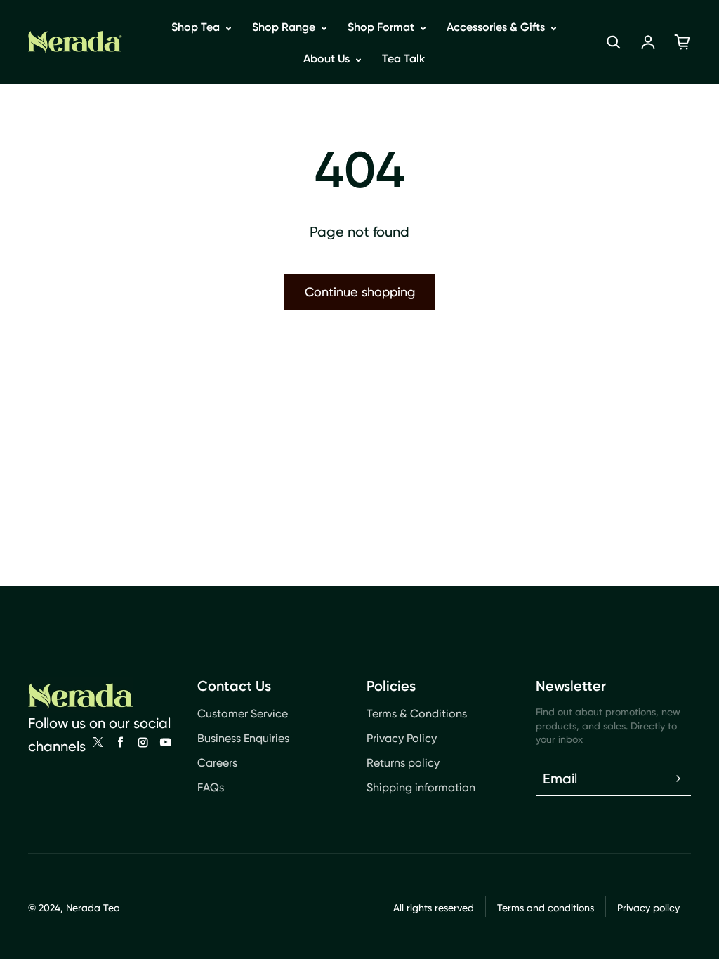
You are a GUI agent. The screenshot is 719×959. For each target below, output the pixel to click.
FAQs (210, 787)
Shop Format (382, 27)
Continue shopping (360, 291)
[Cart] (682, 42)
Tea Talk (403, 58)
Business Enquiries (243, 738)
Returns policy (403, 762)
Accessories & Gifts (497, 27)
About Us (327, 58)
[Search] (613, 42)
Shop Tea (197, 27)
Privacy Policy (402, 738)
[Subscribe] (678, 778)
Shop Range (285, 27)
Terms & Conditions (417, 713)
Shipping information (421, 787)
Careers (217, 762)
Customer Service (242, 713)
